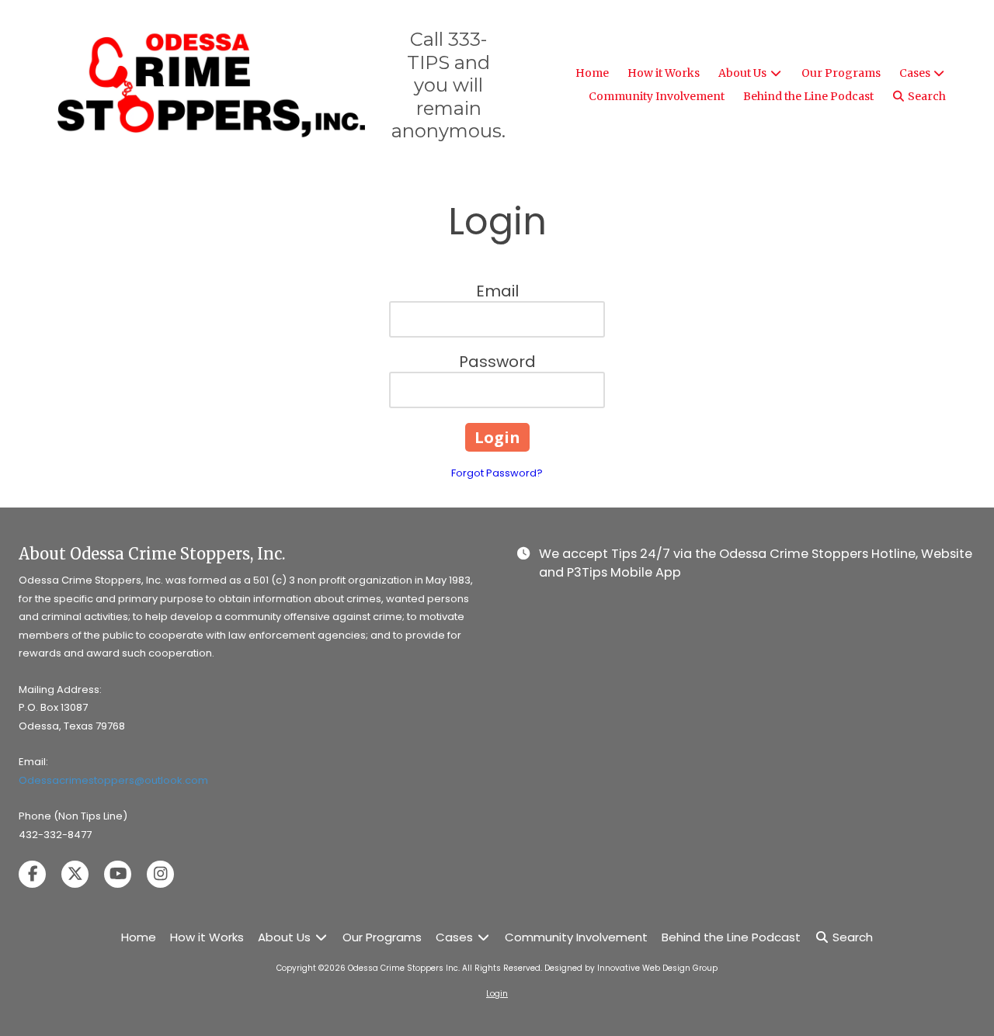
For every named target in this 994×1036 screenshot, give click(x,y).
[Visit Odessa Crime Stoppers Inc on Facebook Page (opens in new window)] (32, 874)
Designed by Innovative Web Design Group (631, 968)
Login (497, 994)
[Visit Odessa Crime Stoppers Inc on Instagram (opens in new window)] (160, 874)
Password (497, 361)
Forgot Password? (497, 473)
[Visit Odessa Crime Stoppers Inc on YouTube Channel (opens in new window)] (117, 874)
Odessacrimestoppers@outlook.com (113, 780)
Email (497, 291)
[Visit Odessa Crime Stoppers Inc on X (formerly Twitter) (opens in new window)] (75, 874)
